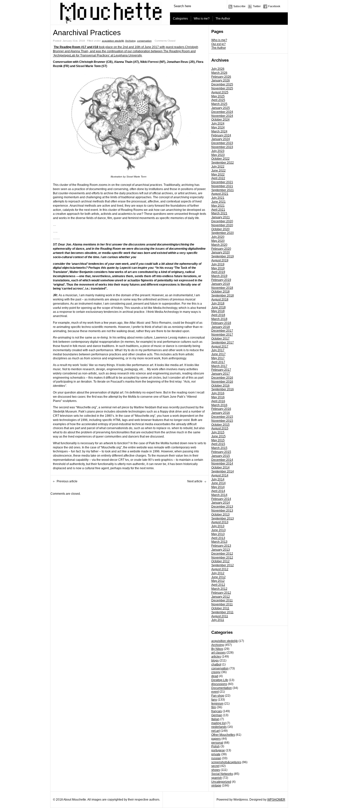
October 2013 (220, 514)
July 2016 (217, 393)
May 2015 (218, 440)
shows (215, 770)
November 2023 (222, 147)
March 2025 (219, 104)
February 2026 (221, 76)
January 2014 (220, 502)
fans (214, 699)
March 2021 (219, 213)
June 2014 (218, 483)
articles (216, 656)
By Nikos (217, 649)
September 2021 (222, 190)
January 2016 (220, 413)
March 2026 (219, 72)
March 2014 (219, 495)
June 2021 (218, 201)
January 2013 (220, 549)
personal (217, 742)
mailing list (218, 723)
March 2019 (219, 276)
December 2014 (222, 460)
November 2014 (222, 463)
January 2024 (220, 139)
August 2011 (219, 616)
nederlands (219, 727)
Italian (215, 719)
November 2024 (222, 116)
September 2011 (222, 612)
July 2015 (217, 432)
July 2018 (217, 303)
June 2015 (218, 436)
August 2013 (219, 522)
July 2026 (217, 69)
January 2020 (220, 252)
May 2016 (218, 397)
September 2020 (222, 233)
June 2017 (218, 354)
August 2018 (219, 299)
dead (214, 676)
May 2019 (218, 268)
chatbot (216, 664)
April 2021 (218, 209)
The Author (223, 18)
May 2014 (218, 487)
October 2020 (220, 229)
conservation (220, 668)
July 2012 (217, 573)
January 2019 (220, 284)
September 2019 (222, 256)
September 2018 (222, 295)
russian (216, 758)
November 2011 (222, 604)
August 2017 (219, 346)
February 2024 (221, 135)
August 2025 (219, 92)
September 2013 (222, 518)
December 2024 (222, 112)
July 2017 (217, 350)
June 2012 (218, 577)
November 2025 (222, 88)
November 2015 (222, 420)
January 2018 (220, 327)
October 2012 (220, 561)
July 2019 (217, 264)
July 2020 (217, 237)
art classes (218, 652)
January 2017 (220, 373)
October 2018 (220, 291)
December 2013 (222, 506)
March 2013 (219, 541)
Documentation (221, 688)
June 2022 (218, 170)
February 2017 (221, 369)
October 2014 (220, 467)
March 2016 (219, 405)
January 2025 (220, 108)
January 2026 (220, 80)
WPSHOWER (276, 799)
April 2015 (218, 444)
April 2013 (218, 538)
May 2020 (218, 241)
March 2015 (219, 448)
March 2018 (219, 319)
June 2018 (218, 307)
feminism (217, 703)
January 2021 (220, 217)
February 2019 (221, 280)
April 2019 (218, 272)
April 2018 (218, 315)
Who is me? (202, 18)
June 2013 (218, 530)
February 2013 (221, 545)
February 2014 (221, 499)
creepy (215, 672)
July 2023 (217, 151)
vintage (216, 785)
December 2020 (222, 221)
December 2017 (222, 330)
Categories (180, 18)
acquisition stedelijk (224, 641)
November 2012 (222, 557)
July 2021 (217, 197)
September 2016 (222, 389)
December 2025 (222, 84)
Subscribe (239, 6)
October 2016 (220, 385)
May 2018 (218, 311)
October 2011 (220, 608)
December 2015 (222, 416)
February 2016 (221, 409)
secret (215, 766)
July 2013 (217, 526)
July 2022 (217, 166)
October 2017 (220, 338)
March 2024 (219, 131)
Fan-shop (217, 695)
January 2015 (220, 456)
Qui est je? (218, 44)
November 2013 (222, 510)
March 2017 (219, 366)
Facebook (274, 6)
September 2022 (222, 162)
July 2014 (217, 479)
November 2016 (222, 381)
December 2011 (222, 600)
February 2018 (221, 323)
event (215, 691)
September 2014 (222, 471)
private (215, 754)
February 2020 (221, 248)
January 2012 (220, 596)
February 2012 (221, 592)
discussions (219, 684)
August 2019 (219, 260)
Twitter (257, 6)
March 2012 (219, 588)
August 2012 (219, 569)
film (213, 707)
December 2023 (222, 143)
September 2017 (222, 342)
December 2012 (222, 553)
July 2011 (217, 620)
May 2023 (218, 155)
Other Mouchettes (223, 734)
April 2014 (218, 491)
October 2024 (220, 119)
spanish (216, 778)
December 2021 (222, 182)
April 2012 (218, 585)
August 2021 (219, 194)
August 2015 (219, 428)
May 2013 (218, 534)
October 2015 (220, 424)
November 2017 (222, 334)
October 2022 (220, 158)
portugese (218, 750)
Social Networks (222, 774)
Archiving (217, 645)
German (216, 715)
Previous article (67, 481)
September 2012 (222, 565)
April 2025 (218, 100)
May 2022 (218, 174)
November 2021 (222, 186)
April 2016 (218, 401)
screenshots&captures (226, 762)
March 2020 (219, 244)
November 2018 (222, 288)
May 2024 (218, 127)
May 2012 (218, 581)
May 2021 (218, 205)
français (216, 711)
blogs (215, 660)
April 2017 (218, 362)
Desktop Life (219, 680)
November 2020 (222, 225)
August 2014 (219, 475)
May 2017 (218, 358)
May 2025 (218, 96)
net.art (215, 731)
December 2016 (222, 377)
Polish (215, 746)
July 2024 (217, 123)
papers (216, 738)
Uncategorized (221, 782)
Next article (194, 481)
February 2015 (221, 452)
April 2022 (218, 178)
